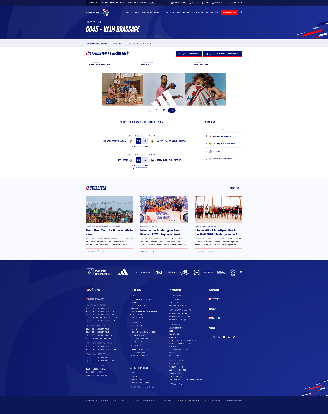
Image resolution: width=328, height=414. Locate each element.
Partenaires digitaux (139, 338)
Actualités (197, 12)
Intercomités (211, 226)
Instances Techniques (178, 320)
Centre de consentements (234, 400)
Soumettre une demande (140, 382)
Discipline (173, 337)
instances (92, 3)
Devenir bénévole (137, 335)
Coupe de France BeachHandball (109, 226)
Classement (117, 43)
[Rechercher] (241, 12)
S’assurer (134, 308)
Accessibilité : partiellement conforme (145, 400)
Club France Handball (96, 369)
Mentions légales (167, 400)
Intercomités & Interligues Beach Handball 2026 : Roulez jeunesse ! (216, 232)
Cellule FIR (135, 365)
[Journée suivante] (178, 110)
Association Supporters (96, 375)
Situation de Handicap (139, 356)
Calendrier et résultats (96, 43)
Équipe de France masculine (98, 308)
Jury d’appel (174, 356)
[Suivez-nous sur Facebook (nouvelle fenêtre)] (226, 2)
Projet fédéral (175, 302)
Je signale (152, 3)
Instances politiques (178, 314)
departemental (116, 36)
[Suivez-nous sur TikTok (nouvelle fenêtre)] (241, 2)
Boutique (123, 3)
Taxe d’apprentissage (139, 368)
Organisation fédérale (181, 310)
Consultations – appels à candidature (185, 379)
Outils (130, 3)
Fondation (143, 3)
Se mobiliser (135, 329)
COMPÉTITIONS (174, 334)
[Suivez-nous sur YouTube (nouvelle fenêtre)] (235, 2)
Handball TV (214, 318)
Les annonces (136, 376)
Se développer (136, 326)
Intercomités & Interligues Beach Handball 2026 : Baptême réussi (160, 232)
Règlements (174, 364)
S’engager (136, 322)
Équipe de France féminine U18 (99, 335)
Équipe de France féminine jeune (100, 361)
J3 (172, 110)
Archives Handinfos (177, 370)
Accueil (88, 36)
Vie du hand (168, 12)
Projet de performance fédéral (143, 311)
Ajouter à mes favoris (191, 54)
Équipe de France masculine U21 (100, 311)
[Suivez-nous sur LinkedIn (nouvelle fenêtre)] (238, 2)
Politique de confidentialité (212, 400)
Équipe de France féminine (97, 329)
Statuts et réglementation (180, 343)
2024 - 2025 (106, 36)
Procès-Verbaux (176, 367)
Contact (114, 400)
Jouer (134, 296)
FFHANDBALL (175, 296)
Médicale (173, 353)
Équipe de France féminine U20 (99, 332)
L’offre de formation (139, 349)
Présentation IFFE (137, 353)
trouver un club (229, 12)
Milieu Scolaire (136, 315)
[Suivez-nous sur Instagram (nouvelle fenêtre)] (229, 2)
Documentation (177, 360)
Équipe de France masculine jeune (101, 349)
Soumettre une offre (139, 379)
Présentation (174, 299)
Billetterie (214, 299)
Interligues (156, 226)
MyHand (212, 309)
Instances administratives (180, 317)
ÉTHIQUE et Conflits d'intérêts (182, 340)
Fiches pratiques (176, 376)
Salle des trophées (94, 372)
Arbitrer (133, 302)
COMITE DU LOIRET (128, 36)
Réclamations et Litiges (179, 349)
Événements (212, 12)
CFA (131, 359)
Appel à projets (136, 341)
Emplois (136, 3)
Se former (136, 346)
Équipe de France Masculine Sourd (101, 321)
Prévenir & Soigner (138, 305)
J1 (156, 110)
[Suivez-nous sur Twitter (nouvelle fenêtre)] (232, 2)
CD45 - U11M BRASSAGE (141, 36)
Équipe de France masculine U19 (100, 315)
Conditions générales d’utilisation (188, 400)
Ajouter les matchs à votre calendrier (224, 54)
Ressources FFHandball (142, 387)
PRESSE (212, 328)
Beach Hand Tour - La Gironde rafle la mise (109, 232)
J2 (164, 110)
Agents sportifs (176, 328)
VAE (131, 362)
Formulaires (174, 373)
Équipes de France (150, 12)
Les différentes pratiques (141, 299)
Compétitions (132, 12)
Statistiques (132, 43)
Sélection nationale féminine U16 (100, 338)
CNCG (171, 331)
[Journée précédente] (149, 110)
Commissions (176, 324)
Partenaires (114, 3)
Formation (105, 3)
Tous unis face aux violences (143, 332)
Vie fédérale (183, 12)
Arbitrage (173, 346)
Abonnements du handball (180, 305)
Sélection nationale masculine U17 (101, 318)
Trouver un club (137, 318)
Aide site (124, 400)
